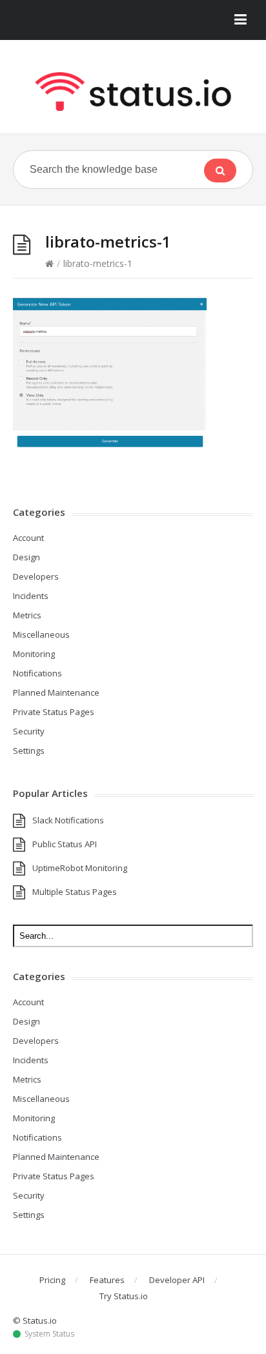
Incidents (30, 596)
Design (26, 557)
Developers (36, 576)
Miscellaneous (41, 634)
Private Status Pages (53, 712)
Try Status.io (123, 1296)
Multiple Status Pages (74, 892)
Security (29, 731)
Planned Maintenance (56, 692)
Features (107, 1280)
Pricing (52, 1280)
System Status (49, 1334)
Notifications (37, 673)
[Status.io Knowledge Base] (133, 91)
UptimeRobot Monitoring (79, 868)
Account (28, 538)
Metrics (27, 615)
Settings (29, 750)
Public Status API (64, 844)
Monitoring (34, 654)
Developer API (177, 1280)
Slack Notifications (68, 820)
